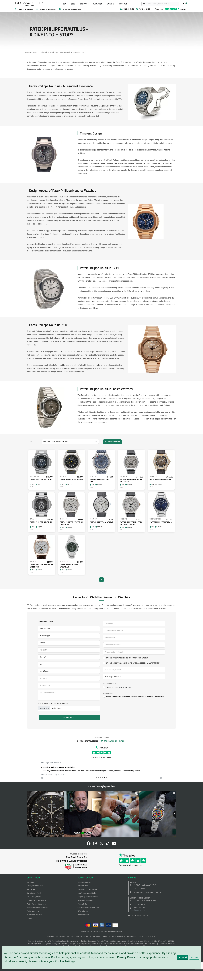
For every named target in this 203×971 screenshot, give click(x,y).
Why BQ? (111, 4)
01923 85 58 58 (139, 889)
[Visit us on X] (101, 844)
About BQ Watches (84, 882)
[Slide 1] (98, 777)
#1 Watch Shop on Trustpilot (113, 740)
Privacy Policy (126, 957)
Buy (64, 4)
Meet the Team (83, 886)
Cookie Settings (65, 961)
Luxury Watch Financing (35, 886)
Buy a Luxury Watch (34, 893)
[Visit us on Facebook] (89, 844)
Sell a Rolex (31, 889)
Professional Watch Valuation (37, 908)
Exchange (84, 4)
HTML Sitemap (83, 911)
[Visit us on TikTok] (107, 844)
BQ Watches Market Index (87, 893)
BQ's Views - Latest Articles (87, 889)
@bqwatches (108, 786)
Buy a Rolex (31, 882)
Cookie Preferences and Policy (88, 908)
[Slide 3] (102, 777)
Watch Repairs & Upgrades (36, 904)
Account (123, 4)
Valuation (97, 4)
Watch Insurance (33, 911)
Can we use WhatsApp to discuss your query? (127, 658)
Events (29, 918)
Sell (73, 4)
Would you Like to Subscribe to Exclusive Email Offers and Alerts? (135, 697)
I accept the (118, 687)
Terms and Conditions (85, 900)
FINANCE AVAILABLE (25, 9)
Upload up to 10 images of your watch (53, 704)
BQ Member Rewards (34, 915)
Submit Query (69, 717)
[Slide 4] (104, 777)
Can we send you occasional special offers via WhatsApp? (133, 663)
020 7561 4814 (139, 904)
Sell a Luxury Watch (34, 897)
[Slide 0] (96, 777)
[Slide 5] (106, 777)
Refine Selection (113, 442)
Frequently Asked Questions (88, 897)
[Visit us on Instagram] (95, 844)
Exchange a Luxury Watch (36, 900)
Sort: (32, 441)
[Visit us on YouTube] (114, 844)
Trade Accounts (83, 915)
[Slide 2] (100, 777)
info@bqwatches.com (140, 915)
